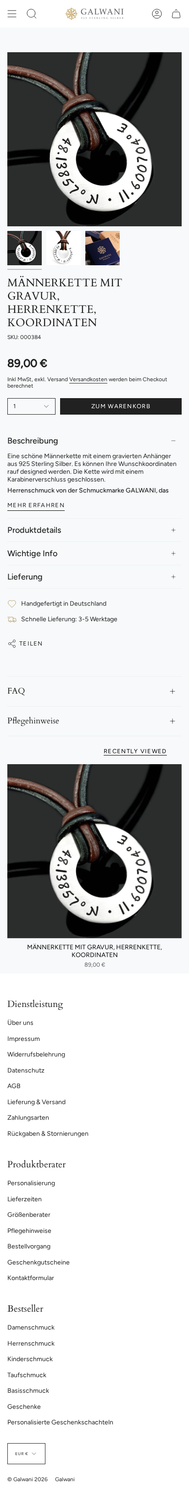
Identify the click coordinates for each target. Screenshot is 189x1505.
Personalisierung (31, 1183)
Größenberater (28, 1215)
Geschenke (24, 1407)
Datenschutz (25, 1070)
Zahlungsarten (28, 1118)
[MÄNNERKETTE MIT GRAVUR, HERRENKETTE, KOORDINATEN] (94, 851)
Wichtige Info (32, 553)
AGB (14, 1086)
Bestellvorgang (28, 1246)
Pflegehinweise (33, 721)
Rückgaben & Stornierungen (48, 1134)
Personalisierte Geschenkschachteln (60, 1422)
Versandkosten (88, 379)
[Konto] (156, 13)
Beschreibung (32, 441)
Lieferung (25, 577)
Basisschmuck (28, 1391)
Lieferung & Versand (36, 1102)
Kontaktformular (30, 1278)
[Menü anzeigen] (12, 13)
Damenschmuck (31, 1327)
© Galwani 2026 (27, 1479)
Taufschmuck (26, 1375)
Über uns (20, 1023)
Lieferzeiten (24, 1199)
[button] (31, 13)
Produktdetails (34, 530)
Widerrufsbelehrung (36, 1054)
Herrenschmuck (31, 1343)
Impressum (23, 1039)
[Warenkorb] (176, 13)
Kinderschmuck (30, 1359)
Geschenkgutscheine (38, 1262)
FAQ (16, 691)
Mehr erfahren (36, 505)
